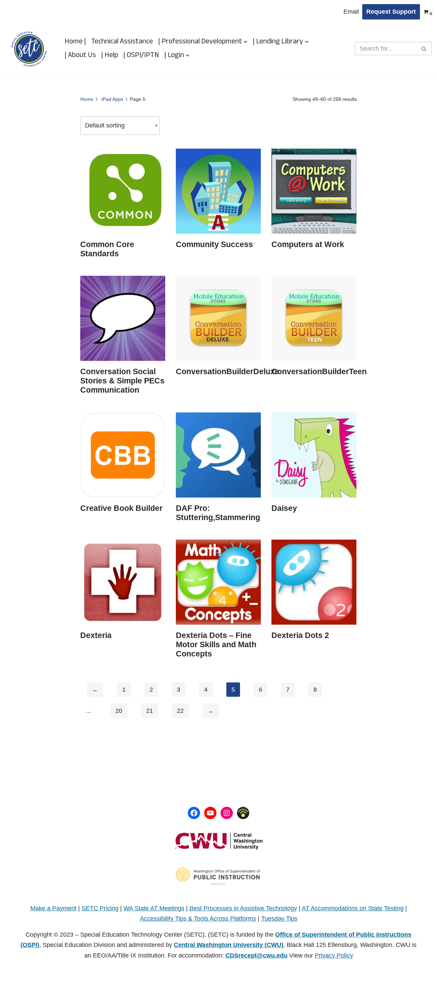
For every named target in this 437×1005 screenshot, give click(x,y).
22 (180, 710)
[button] (246, 42)
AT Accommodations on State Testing (353, 908)
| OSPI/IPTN (141, 55)
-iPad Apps (111, 99)
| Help (109, 55)
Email (351, 11)
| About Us (80, 55)
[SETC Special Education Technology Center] (29, 49)
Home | (75, 41)
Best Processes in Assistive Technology (243, 908)
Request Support (391, 11)
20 (118, 710)
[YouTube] (210, 813)
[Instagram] (227, 813)
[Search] (424, 48)
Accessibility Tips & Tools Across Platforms (198, 918)
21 (149, 710)
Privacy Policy (334, 955)
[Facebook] (194, 813)
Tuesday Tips (279, 918)
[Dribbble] (243, 813)
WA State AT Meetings (154, 908)
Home (86, 99)
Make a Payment (53, 908)
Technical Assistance (122, 41)
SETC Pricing (100, 908)
